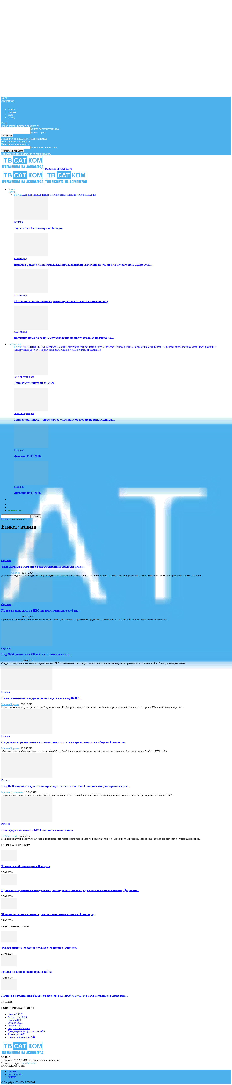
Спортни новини (77, 194)
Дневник (91, 346)
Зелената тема (110, 346)
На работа (168, 346)
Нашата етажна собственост (188, 346)
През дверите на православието (41, 349)
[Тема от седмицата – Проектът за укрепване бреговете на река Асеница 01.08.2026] (31, 410)
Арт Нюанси (59, 346)
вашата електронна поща (43, 147)
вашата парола (38, 132)
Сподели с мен (66, 349)
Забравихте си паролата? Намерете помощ (24, 138)
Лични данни (15, 1074)
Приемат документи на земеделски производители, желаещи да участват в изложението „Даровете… (83, 264)
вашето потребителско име (44, 128)
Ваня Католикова (10, 572)
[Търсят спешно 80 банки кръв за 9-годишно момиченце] (9, 941)
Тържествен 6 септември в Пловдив (38, 228)
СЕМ (10, 114)
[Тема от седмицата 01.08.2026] (31, 374)
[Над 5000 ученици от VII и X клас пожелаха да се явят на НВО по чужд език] (26, 645)
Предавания (14, 344)
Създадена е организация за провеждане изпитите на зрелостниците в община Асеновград (63, 742)
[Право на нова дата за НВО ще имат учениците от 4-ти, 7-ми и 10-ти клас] (26, 601)
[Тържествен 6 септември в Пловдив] (31, 219)
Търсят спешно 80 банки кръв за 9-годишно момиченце (39, 947)
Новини (12, 191)
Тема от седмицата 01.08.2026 (34, 383)
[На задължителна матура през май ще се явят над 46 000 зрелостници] (26, 689)
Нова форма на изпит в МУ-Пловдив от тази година (37, 830)
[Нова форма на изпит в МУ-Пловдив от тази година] (26, 821)
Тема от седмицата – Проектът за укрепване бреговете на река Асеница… (64, 419)
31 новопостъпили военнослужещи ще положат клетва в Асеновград (61, 301)
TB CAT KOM (9, 836)
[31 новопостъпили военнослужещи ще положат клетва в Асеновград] (31, 292)
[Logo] (23, 183)
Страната (91, 194)
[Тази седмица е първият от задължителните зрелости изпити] (26, 557)
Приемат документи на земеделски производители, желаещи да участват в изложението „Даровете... (70, 890)
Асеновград (28, 194)
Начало (11, 189)
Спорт (77, 349)
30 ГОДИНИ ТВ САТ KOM (37, 346)
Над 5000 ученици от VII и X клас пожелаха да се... (36, 654)
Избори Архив (51, 194)
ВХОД (11, 117)
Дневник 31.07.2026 (27, 456)
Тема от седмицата (91, 349)
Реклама (12, 112)
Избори (39, 194)
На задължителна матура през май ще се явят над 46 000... (41, 698)
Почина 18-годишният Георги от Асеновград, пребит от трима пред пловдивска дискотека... (64, 995)
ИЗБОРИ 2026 (15, 499)
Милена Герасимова (12, 792)
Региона (63, 194)
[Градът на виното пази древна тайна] (9, 965)
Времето (12, 502)
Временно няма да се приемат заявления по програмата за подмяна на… (64, 337)
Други (99, 346)
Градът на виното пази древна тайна (26, 971)
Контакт (12, 109)
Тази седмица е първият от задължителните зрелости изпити (42, 566)
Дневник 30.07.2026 (27, 492)
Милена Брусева (10, 704)
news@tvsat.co (29, 1063)
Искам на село (134, 346)
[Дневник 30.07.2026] (31, 483)
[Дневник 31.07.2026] (31, 447)
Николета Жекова (10, 660)
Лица (144, 346)
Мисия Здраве (155, 346)
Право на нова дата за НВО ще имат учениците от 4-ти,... (40, 610)
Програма (13, 507)
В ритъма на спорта (76, 346)
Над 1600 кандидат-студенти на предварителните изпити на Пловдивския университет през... (65, 786)
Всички (18, 194)
